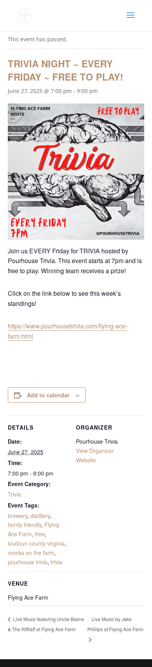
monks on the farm (31, 552)
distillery (40, 516)
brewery (17, 516)
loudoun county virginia (36, 543)
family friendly (24, 524)
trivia (56, 562)
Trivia (14, 494)
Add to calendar (48, 395)
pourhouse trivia (28, 562)
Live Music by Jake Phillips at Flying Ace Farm (115, 624)
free (40, 534)
